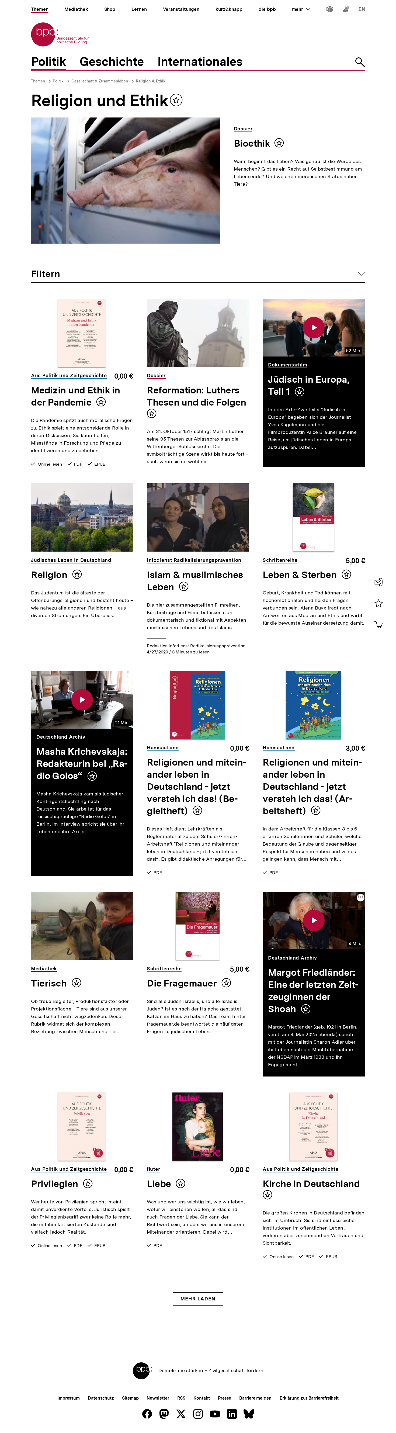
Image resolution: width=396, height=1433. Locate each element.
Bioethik (252, 143)
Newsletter (158, 1398)
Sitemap (130, 1398)
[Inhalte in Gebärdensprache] (346, 10)
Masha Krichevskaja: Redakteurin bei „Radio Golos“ (82, 763)
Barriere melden (255, 1398)
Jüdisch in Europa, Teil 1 (308, 385)
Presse (224, 1398)
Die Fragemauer (183, 983)
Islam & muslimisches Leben (195, 581)
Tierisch (50, 983)
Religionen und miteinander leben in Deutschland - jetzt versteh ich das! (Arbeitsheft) (312, 786)
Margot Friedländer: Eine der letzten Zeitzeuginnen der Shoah (313, 991)
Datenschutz (101, 1398)
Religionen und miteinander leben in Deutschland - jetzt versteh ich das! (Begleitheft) (196, 786)
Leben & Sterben (301, 574)
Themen (38, 81)
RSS (181, 1398)
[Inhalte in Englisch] (362, 10)
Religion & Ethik (150, 81)
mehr (301, 9)
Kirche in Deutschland (311, 1183)
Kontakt (201, 1398)
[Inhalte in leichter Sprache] (329, 10)
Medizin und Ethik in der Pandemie (75, 396)
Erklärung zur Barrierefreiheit (309, 1398)
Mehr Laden (198, 1299)
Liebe (160, 1183)
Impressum (68, 1398)
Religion (50, 574)
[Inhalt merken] (299, 392)
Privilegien (55, 1183)
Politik (58, 81)
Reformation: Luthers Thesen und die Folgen (196, 396)
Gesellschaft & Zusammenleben (99, 81)
